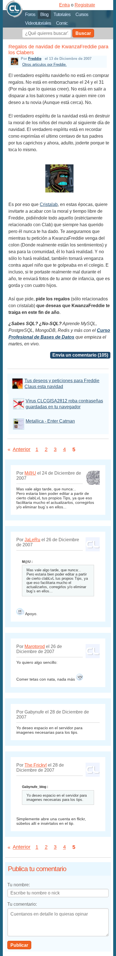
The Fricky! (35, 765)
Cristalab (49, 204)
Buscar (83, 33)
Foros (30, 14)
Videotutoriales (38, 23)
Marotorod (34, 646)
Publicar (19, 945)
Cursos (81, 14)
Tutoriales (61, 14)
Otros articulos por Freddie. (44, 64)
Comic (62, 23)
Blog (44, 14)
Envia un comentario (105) (80, 355)
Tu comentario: (22, 904)
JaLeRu (32, 539)
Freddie (34, 58)
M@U (30, 473)
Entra (64, 5)
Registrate (85, 5)
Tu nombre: (18, 884)
